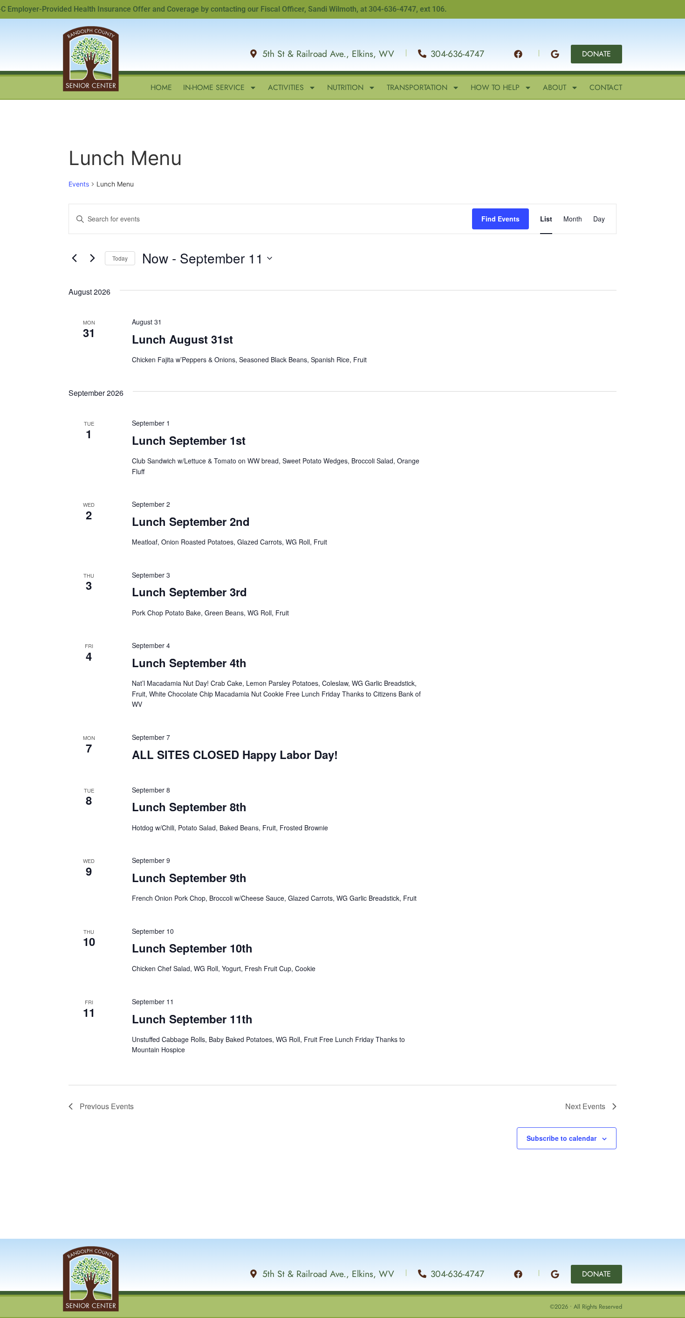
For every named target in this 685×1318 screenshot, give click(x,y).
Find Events (500, 218)
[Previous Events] (74, 258)
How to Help (495, 87)
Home (161, 87)
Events (78, 184)
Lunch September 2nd (191, 521)
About (554, 87)
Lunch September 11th (192, 1019)
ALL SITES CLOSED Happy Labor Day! (235, 754)
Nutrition (345, 87)
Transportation (417, 87)
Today (120, 258)
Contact (605, 87)
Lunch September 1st (189, 440)
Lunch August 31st (182, 339)
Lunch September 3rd (189, 592)
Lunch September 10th (192, 948)
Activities (286, 87)
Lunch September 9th (189, 877)
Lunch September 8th (189, 806)
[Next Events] (92, 258)
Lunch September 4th (189, 662)
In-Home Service (214, 87)
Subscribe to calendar (561, 1138)
